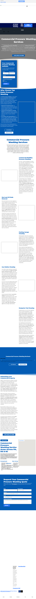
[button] (27, 6)
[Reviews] (11, 594)
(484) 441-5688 (3, 2)
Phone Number (11, 71)
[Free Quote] (18, 594)
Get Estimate (13, 364)
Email (4, 80)
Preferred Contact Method (7, 79)
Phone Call (5, 81)
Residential (21, 566)
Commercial (16, 588)
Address (4, 75)
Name (4, 71)
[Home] (4, 594)
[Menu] (32, 594)
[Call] (25, 594)
